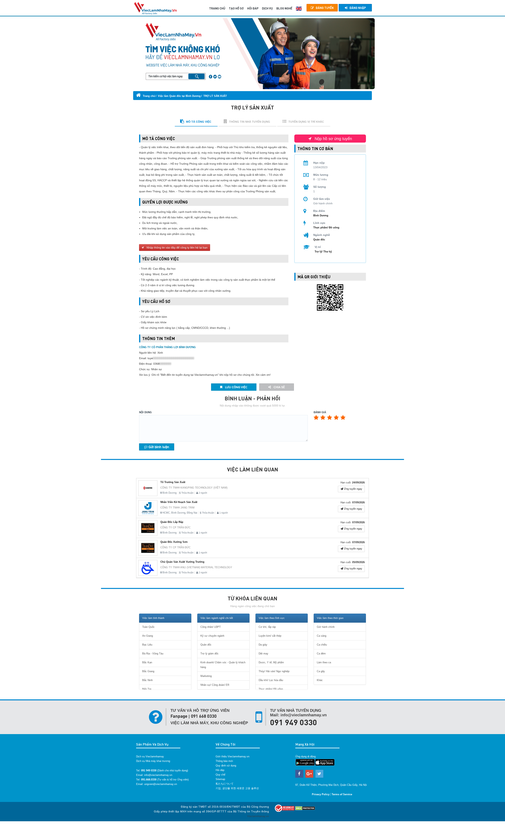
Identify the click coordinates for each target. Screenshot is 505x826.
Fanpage (178, 716)
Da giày (263, 644)
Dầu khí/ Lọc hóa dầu (271, 680)
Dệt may (263, 653)
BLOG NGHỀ (284, 8)
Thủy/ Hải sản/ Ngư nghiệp (274, 671)
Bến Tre (146, 689)
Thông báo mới (224, 761)
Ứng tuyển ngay (352, 488)
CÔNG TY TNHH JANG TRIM (177, 507)
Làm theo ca (324, 662)
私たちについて (225, 783)
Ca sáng (321, 635)
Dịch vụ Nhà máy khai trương (153, 761)
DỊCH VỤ (267, 8)
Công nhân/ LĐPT (210, 626)
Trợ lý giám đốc (209, 653)
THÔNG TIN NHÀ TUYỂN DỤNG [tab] (249, 121)
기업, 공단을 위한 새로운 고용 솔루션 (237, 788)
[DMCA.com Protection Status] (305, 807)
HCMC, (166, 512)
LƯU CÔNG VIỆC (235, 387)
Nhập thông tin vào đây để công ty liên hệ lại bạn (177, 247)
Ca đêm (321, 653)
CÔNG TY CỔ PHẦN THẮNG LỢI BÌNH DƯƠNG (167, 347)
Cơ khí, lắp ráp (267, 626)
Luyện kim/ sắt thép (270, 635)
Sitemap (220, 779)
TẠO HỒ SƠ (236, 8)
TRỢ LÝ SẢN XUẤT (215, 95)
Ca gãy (321, 671)
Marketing (206, 676)
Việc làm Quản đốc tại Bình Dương (179, 95)
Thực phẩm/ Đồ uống (326, 227)
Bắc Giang (148, 671)
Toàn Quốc (148, 626)
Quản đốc (319, 239)
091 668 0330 (204, 716)
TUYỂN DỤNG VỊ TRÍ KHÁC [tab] (306, 121)
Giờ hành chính (326, 626)
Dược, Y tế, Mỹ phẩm (271, 662)
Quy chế (220, 774)
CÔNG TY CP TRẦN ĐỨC (175, 527)
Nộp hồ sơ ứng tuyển (332, 138)
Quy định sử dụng (226, 765)
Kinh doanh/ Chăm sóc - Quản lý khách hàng (222, 665)
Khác (320, 680)
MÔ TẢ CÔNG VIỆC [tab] (198, 121)
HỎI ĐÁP (252, 8)
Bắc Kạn (147, 662)
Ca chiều (322, 644)
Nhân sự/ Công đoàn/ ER (214, 684)
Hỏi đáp (220, 770)
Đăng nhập (357, 7)
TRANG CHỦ (217, 8)
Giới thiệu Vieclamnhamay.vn (232, 756)
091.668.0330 (148, 779)
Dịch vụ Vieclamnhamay (150, 756)
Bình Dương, (178, 512)
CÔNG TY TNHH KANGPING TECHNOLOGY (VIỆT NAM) (193, 487)
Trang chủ (148, 95)
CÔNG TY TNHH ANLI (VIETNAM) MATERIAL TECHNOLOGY (196, 567)
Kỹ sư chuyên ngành (212, 635)
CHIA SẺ (279, 387)
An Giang (147, 635)
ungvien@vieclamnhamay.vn (160, 784)
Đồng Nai (192, 512)
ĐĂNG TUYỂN (325, 7)
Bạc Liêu (147, 644)
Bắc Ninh (147, 680)
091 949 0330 (293, 722)
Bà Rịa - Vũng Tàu (152, 653)
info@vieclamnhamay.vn (158, 775)
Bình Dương (169, 492)
